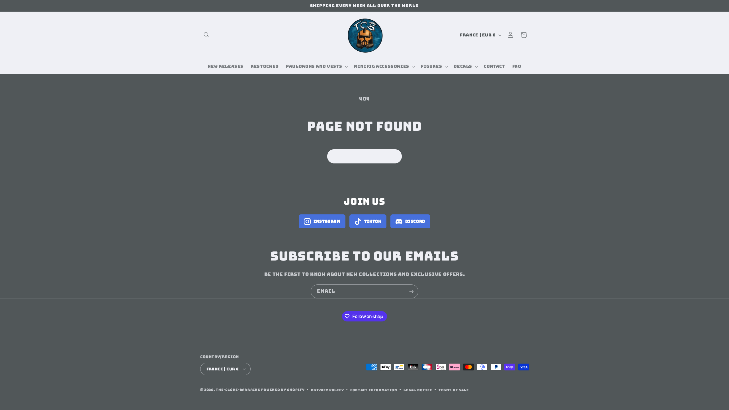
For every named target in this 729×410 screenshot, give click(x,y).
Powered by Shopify (282, 390)
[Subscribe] (411, 291)
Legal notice (418, 390)
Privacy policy (327, 390)
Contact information (373, 390)
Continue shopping (364, 156)
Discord (415, 221)
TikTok (372, 221)
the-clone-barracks (238, 390)
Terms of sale (454, 390)
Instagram (327, 221)
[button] (206, 35)
